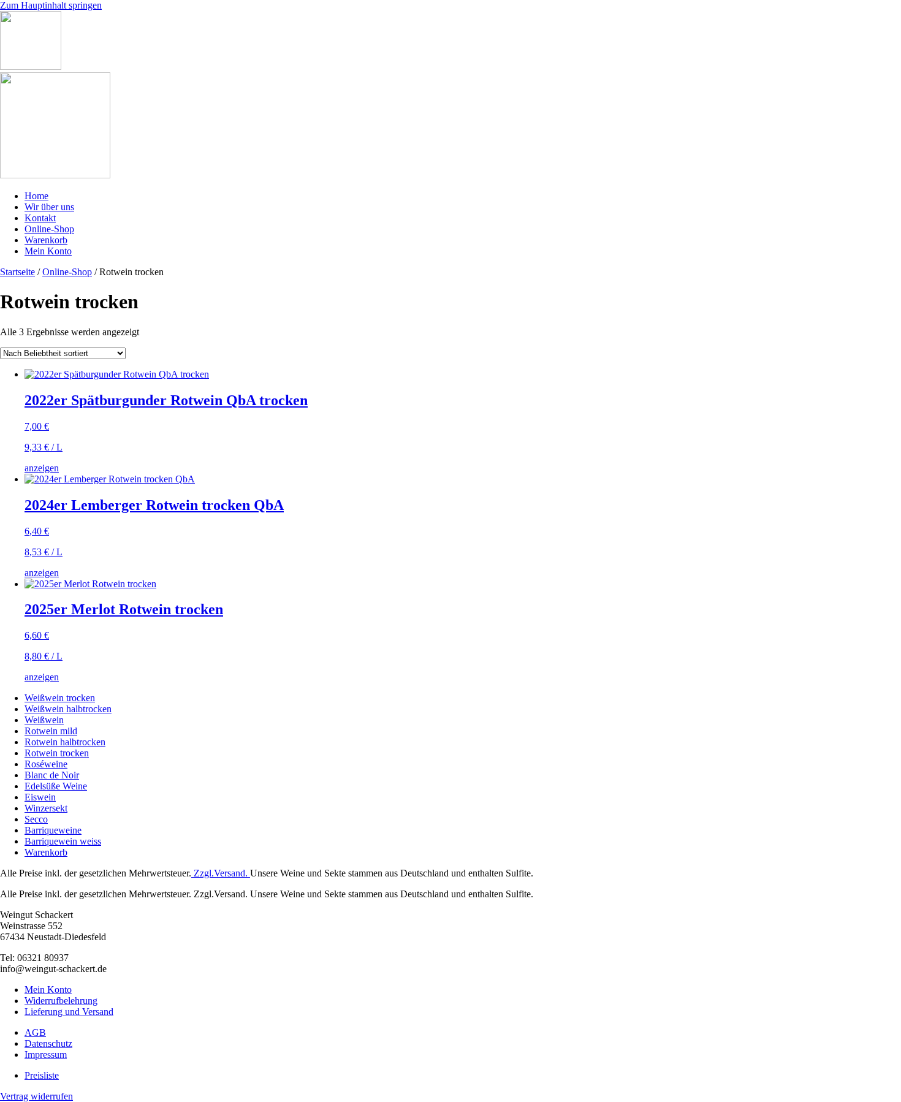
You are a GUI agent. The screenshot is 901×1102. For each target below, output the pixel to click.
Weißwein (44, 720)
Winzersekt (46, 808)
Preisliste (42, 1075)
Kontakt (40, 218)
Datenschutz (48, 1043)
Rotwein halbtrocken (65, 742)
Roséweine (46, 764)
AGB (35, 1032)
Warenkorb (46, 240)
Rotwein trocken (57, 753)
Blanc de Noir (52, 775)
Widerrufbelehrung (61, 1000)
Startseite (17, 272)
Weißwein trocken (60, 698)
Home (36, 196)
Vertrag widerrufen (36, 1096)
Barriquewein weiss (63, 841)
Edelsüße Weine (56, 786)
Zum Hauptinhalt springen (51, 5)
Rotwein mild (51, 731)
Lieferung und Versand (69, 1011)
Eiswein (40, 797)
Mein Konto (48, 251)
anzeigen (42, 468)
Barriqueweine (53, 830)
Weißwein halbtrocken (68, 709)
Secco (36, 819)
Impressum (46, 1054)
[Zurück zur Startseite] (30, 66)
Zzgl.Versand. (220, 873)
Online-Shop (49, 229)
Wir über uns (49, 207)
